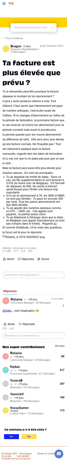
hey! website (23, 456)
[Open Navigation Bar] (4, 4)
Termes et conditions (47, 453)
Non (11, 436)
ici (55, 223)
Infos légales (25, 453)
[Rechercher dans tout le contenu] (52, 27)
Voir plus (60, 346)
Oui (29, 436)
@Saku (7, 310)
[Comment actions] (63, 305)
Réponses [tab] (10, 291)
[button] (23, 237)
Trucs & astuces (14, 38)
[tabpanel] (33, 318)
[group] (6, 251)
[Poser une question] (59, 454)
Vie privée (6, 456)
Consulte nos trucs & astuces (16, 458)
